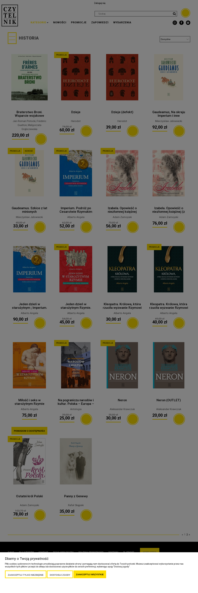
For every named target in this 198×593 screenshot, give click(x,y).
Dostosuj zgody (60, 575)
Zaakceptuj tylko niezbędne (25, 575)
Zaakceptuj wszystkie (90, 574)
